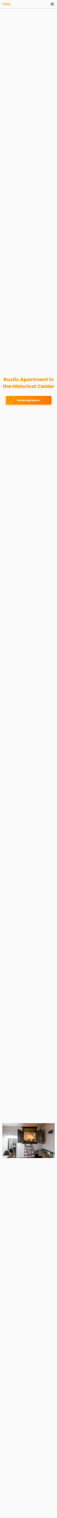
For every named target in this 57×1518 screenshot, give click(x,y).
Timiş (6, 4)
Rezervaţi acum (28, 400)
